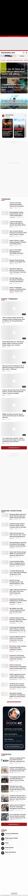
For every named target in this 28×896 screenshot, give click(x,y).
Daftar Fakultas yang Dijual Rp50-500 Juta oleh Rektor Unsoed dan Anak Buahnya (7, 133)
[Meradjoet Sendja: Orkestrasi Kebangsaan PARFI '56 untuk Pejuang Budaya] (5, 695)
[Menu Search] (23, 53)
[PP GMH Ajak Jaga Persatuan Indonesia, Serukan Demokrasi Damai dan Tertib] (5, 280)
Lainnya (22, 56)
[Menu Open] (26, 53)
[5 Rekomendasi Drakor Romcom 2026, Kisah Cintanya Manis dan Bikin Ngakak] (5, 526)
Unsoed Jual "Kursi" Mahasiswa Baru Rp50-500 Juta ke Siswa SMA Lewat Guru (18, 133)
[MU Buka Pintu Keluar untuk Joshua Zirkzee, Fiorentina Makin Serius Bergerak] (5, 686)
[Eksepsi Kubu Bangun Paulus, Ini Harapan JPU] (5, 261)
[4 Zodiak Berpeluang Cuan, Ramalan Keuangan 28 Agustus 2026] (5, 573)
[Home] (8, 53)
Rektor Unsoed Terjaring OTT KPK (15, 60)
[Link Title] (5, 760)
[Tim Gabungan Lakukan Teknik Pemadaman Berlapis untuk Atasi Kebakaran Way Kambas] (14, 429)
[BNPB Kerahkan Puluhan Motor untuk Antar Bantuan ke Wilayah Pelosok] (14, 405)
